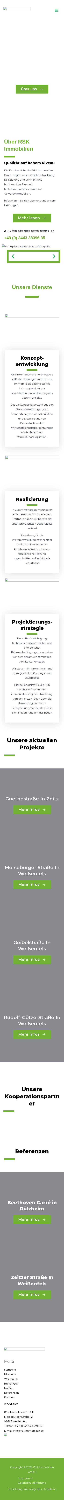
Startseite (10, 1369)
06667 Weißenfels (15, 1421)
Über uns (10, 1374)
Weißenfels (11, 1379)
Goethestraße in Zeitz (32, 799)
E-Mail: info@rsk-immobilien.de (24, 1430)
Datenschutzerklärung (32, 1482)
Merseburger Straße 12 (18, 1416)
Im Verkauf (11, 1383)
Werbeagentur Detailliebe (40, 1489)
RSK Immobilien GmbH (19, 1412)
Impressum (25, 1478)
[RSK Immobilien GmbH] (17, 10)
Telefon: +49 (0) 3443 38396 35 (23, 1426)
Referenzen (11, 1392)
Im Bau (8, 1388)
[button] (13, 256)
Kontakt (9, 1397)
